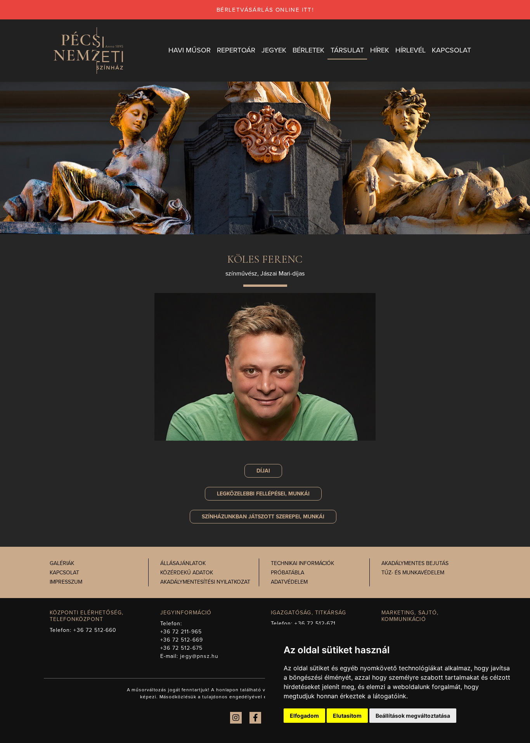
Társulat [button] (347, 50)
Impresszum (66, 582)
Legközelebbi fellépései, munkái (263, 493)
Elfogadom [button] (304, 715)
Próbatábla (287, 572)
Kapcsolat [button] (451, 50)
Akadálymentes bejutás (415, 563)
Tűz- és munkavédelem (412, 572)
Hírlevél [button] (410, 50)
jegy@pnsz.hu (199, 656)
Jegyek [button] (274, 50)
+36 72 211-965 (181, 631)
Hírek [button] (379, 50)
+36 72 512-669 (181, 640)
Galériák (62, 563)
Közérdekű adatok (186, 572)
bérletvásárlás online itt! (265, 9)
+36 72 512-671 (315, 623)
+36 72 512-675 (181, 648)
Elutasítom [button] (347, 715)
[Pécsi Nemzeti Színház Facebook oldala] (255, 718)
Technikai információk (302, 563)
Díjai (263, 470)
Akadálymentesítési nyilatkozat (205, 582)
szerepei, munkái (263, 516)
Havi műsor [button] (189, 50)
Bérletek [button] (308, 50)
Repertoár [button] (236, 50)
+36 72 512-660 (94, 630)
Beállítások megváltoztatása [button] (413, 715)
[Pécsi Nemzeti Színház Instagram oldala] (236, 718)
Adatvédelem (289, 582)
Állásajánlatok (183, 563)
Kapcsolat (64, 572)
